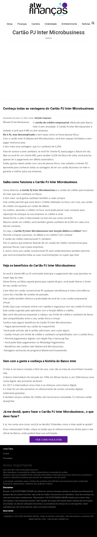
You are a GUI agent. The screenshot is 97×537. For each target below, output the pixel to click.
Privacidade (7, 458)
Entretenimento (69, 23)
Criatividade (51, 23)
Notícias (86, 23)
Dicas (10, 23)
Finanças (22, 23)
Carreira (36, 23)
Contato (6, 453)
